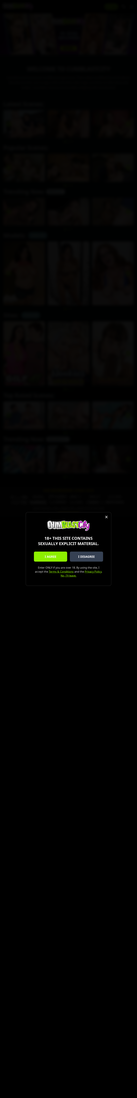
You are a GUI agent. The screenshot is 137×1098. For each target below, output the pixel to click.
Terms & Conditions (61, 571)
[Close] (106, 517)
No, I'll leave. (68, 575)
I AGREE (50, 557)
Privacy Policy (93, 571)
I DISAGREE (86, 557)
